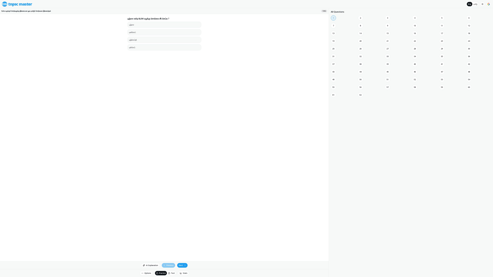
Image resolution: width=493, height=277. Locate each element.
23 (442, 41)
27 (388, 48)
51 (388, 79)
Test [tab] (173, 273)
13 (333, 33)
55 (333, 87)
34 (415, 56)
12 (469, 25)
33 (388, 56)
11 (442, 25)
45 (388, 72)
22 (415, 41)
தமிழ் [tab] (475, 4)
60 (469, 87)
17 (442, 33)
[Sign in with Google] (488, 4)
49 (333, 79)
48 (469, 72)
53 (442, 79)
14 (360, 33)
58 (415, 87)
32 (360, 56)
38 (360, 64)
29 (442, 48)
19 (333, 41)
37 (333, 64)
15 (388, 33)
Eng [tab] (469, 4)
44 (360, 72)
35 (442, 56)
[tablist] (473, 4)
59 (442, 87)
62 (360, 95)
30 (469, 48)
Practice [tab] (162, 273)
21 (388, 41)
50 (360, 79)
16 (415, 33)
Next (181, 265)
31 (333, 56)
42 (469, 64)
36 (469, 56)
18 (469, 33)
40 (415, 64)
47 (442, 72)
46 (415, 72)
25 (333, 48)
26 (360, 48)
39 (388, 64)
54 (469, 79)
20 (360, 41)
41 (442, 64)
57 (388, 87)
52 (415, 79)
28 (415, 48)
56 (360, 87)
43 (333, 72)
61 (333, 95)
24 (469, 41)
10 (415, 25)
